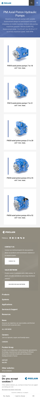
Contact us (12, 261)
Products (5, 294)
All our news (6, 329)
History (5, 360)
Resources (6, 314)
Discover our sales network (17, 284)
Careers (5, 342)
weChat (21, 238)
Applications (7, 304)
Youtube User (18, 238)
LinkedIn (10, 238)
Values (4, 362)
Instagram (16, 238)
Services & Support (9, 309)
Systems (5, 299)
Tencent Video (24, 238)
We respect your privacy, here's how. (11, 389)
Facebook (13, 238)
